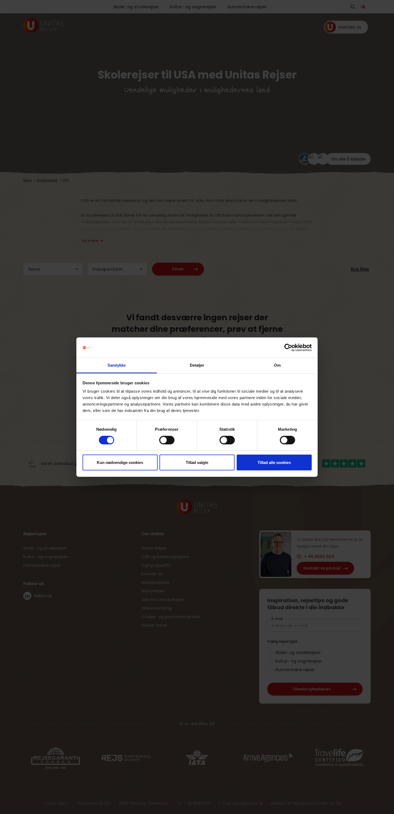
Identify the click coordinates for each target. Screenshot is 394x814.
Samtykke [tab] (116, 365)
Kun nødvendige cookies (120, 462)
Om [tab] (277, 365)
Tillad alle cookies (274, 462)
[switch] (166, 440)
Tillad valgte (197, 462)
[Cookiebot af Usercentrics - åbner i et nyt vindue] (288, 348)
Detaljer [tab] (197, 365)
